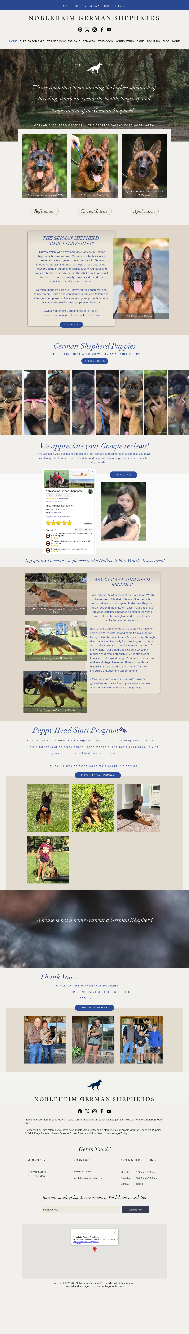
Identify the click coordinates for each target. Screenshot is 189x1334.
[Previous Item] (5, 402)
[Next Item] (184, 402)
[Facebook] (102, 29)
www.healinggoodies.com (109, 1286)
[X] (87, 29)
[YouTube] (109, 29)
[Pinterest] (80, 29)
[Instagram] (94, 29)
